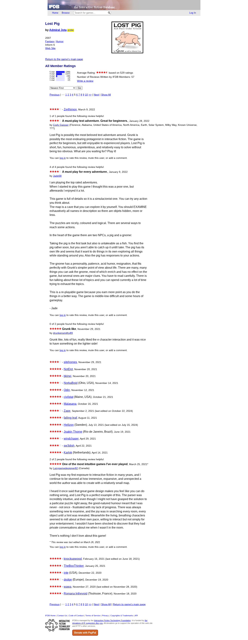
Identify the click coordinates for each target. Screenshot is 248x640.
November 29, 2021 (89, 329)
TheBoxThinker (74, 565)
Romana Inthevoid (75, 593)
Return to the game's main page (64, 59)
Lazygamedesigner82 (65, 468)
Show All (106, 94)
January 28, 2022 (139, 121)
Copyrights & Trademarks (121, 615)
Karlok (68, 452)
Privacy (105, 615)
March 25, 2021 (138, 464)
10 (86, 94)
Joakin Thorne (73, 431)
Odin (67, 390)
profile (71, 30)
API (136, 615)
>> (90, 94)
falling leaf (70, 417)
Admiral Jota (58, 30)
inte (66, 572)
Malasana (70, 403)
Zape (67, 410)
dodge (68, 579)
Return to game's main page (129, 604)
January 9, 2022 (118, 172)
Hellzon (69, 424)
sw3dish (69, 445)
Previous (55, 94)
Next (96, 94)
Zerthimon (70, 109)
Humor (60, 41)
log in (63, 158)
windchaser (71, 438)
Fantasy (49, 41)
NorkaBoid (71, 382)
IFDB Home (50, 615)
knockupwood (73, 558)
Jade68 (57, 176)
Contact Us (62, 615)
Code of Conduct (76, 615)
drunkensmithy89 (63, 333)
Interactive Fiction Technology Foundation (112, 620)
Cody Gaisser (61, 125)
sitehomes (70, 362)
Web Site (50, 48)
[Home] (124, 5)
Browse (66, 12)
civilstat (68, 396)
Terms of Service (92, 615)
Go (79, 88)
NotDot (68, 369)
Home (55, 12)
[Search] (109, 13)
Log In (192, 12)
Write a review (85, 81)
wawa (67, 586)
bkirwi (67, 376)
